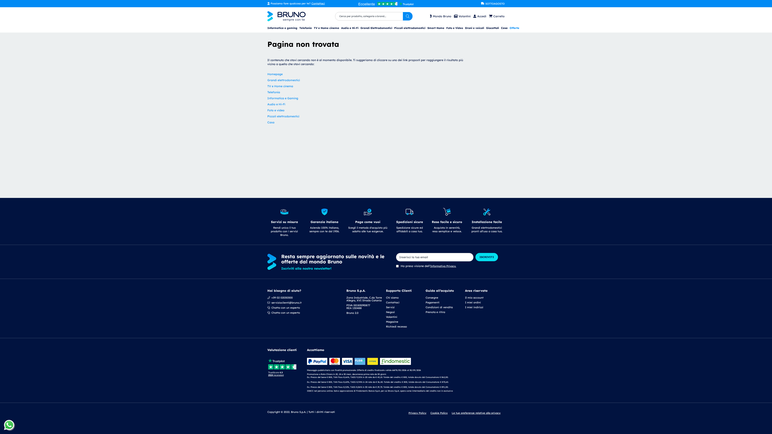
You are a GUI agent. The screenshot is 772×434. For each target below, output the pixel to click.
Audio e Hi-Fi (276, 104)
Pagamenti (432, 302)
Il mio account (474, 297)
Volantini (465, 16)
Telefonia (273, 92)
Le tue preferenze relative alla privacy (476, 413)
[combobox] (374, 16)
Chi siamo (392, 297)
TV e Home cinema (280, 86)
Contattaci (318, 3)
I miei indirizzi (474, 307)
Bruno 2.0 (352, 312)
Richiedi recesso (396, 326)
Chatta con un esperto (285, 307)
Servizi (390, 307)
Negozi (390, 312)
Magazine (392, 321)
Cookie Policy (439, 413)
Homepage (275, 74)
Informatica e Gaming (282, 98)
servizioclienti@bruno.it (286, 302)
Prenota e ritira (435, 312)
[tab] (406, 308)
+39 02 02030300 (282, 297)
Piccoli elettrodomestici (283, 116)
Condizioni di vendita (439, 307)
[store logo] (286, 16)
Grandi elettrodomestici (283, 80)
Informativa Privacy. (443, 266)
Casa (270, 122)
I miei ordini (473, 302)
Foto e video (275, 110)
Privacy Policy (417, 413)
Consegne (432, 297)
